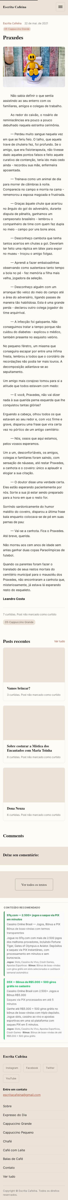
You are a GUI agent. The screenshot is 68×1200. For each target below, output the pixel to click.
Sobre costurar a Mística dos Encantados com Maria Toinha (29, 748)
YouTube (11, 1078)
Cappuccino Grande (17, 1123)
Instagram (12, 1067)
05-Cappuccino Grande (16, 28)
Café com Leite (14, 1150)
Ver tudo (59, 641)
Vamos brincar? (18, 688)
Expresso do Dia (15, 1115)
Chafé (7, 1141)
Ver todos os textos (34, 884)
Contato (9, 1168)
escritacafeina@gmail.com (22, 1095)
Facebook (32, 1067)
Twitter (50, 1067)
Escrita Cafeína (12, 23)
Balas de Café (13, 1159)
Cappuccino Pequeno (18, 1132)
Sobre (7, 1106)
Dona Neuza (16, 808)
